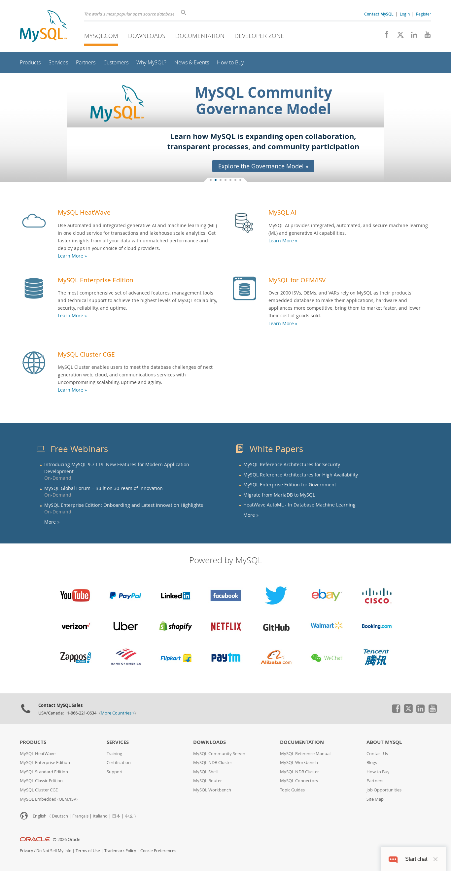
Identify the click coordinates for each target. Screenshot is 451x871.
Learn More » (72, 256)
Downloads (146, 36)
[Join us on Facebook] (384, 36)
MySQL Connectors (299, 781)
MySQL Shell (205, 772)
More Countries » (117, 713)
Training (114, 753)
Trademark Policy (120, 850)
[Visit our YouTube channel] (425, 36)
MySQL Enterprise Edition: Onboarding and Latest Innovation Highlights (123, 505)
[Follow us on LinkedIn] (411, 36)
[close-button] (435, 859)
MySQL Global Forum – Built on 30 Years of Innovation (103, 488)
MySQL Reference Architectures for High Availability (300, 475)
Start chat (416, 859)
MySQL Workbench (212, 790)
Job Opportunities (383, 790)
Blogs (371, 762)
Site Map (375, 799)
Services (118, 742)
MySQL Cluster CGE (86, 354)
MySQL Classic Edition (41, 781)
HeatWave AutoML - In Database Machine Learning (299, 505)
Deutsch (60, 816)
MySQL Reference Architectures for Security (291, 465)
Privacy (26, 850)
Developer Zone (259, 36)
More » (51, 522)
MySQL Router (207, 781)
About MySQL (384, 742)
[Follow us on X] (398, 36)
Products (33, 742)
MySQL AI (282, 212)
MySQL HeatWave (84, 212)
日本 (116, 816)
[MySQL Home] (43, 26)
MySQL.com (101, 36)
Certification (119, 762)
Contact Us (377, 753)
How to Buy (378, 772)
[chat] (393, 859)
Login (405, 14)
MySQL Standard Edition (44, 772)
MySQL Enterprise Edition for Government (289, 485)
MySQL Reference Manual (305, 753)
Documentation (200, 36)
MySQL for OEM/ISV (297, 280)
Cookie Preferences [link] (158, 850)
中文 (129, 816)
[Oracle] (35, 839)
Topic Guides (292, 790)
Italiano (100, 816)
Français (80, 816)
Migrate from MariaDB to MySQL (279, 495)
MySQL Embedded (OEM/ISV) (49, 799)
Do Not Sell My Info (53, 850)
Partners (374, 781)
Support (115, 772)
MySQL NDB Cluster (212, 762)
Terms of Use (88, 850)
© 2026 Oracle (66, 839)
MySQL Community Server (219, 753)
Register (423, 14)
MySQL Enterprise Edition (95, 280)
